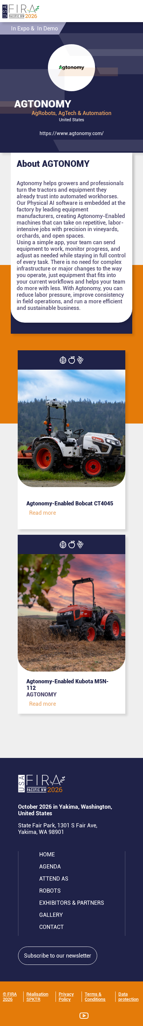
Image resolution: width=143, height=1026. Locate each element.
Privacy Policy (66, 996)
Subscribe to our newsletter (57, 955)
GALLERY (51, 915)
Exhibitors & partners (71, 903)
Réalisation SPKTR (37, 996)
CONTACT (51, 927)
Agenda (50, 866)
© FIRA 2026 (10, 996)
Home (47, 854)
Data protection (128, 996)
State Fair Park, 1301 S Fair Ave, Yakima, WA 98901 (57, 828)
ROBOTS (50, 890)
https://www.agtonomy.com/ (72, 133)
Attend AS (53, 878)
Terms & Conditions (95, 996)
